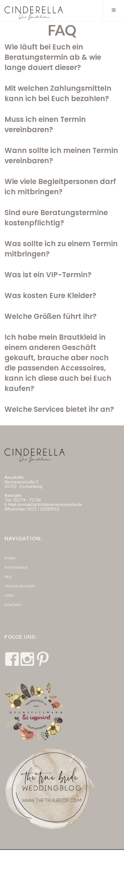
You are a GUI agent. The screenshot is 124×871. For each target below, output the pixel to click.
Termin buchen (20, 586)
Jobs (9, 595)
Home (10, 558)
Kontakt (13, 605)
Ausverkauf (16, 567)
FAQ (8, 577)
